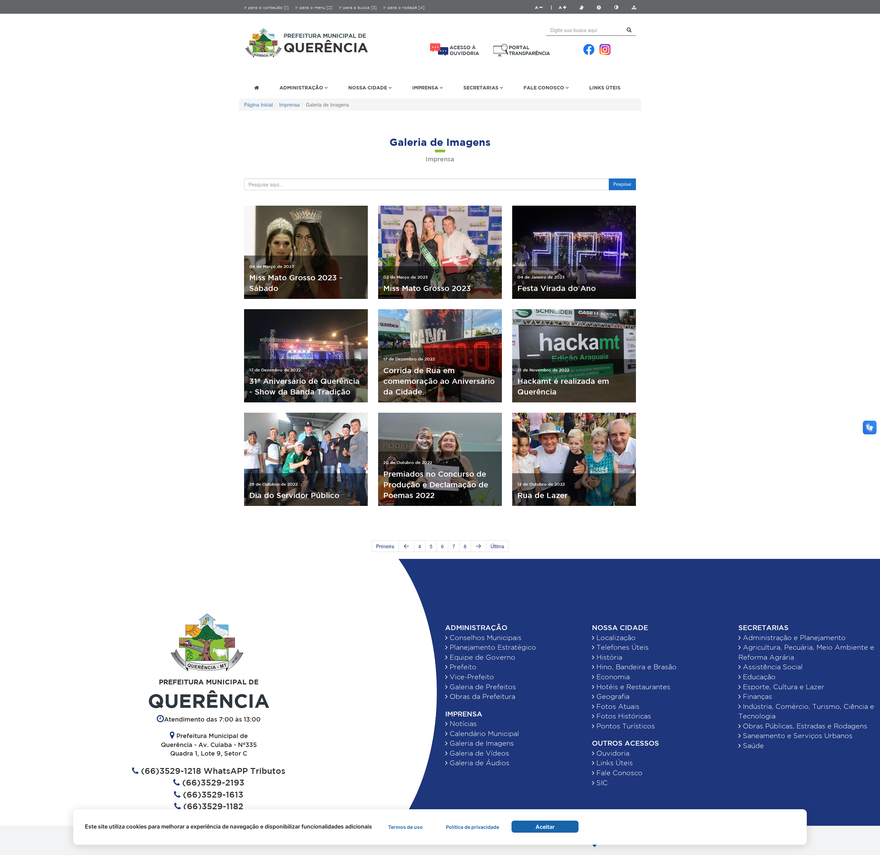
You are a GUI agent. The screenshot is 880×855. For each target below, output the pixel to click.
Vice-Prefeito (471, 677)
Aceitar (545, 826)
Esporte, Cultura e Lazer (782, 687)
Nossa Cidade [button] (368, 87)
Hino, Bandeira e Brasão (635, 667)
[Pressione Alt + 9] (619, 7)
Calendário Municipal (483, 733)
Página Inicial (258, 104)
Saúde (752, 745)
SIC (601, 783)
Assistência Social (772, 667)
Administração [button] (301, 87)
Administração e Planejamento (793, 637)
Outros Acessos (625, 743)
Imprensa (289, 104)
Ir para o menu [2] (313, 7)
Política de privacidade (472, 827)
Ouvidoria (611, 753)
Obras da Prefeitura (481, 696)
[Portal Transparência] (521, 50)
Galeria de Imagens (481, 743)
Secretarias (763, 627)
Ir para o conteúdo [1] (266, 7)
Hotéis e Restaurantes (632, 687)
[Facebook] (588, 49)
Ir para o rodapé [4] (404, 7)
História (608, 657)
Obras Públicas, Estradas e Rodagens (804, 726)
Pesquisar (622, 184)
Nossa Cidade (620, 627)
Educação (758, 677)
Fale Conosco (618, 773)
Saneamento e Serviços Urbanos (796, 735)
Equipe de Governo (481, 657)
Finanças (756, 696)
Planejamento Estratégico (492, 647)
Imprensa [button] (426, 87)
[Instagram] (605, 49)
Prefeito (462, 667)
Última (497, 546)
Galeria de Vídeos (478, 753)
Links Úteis (604, 87)
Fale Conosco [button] (544, 87)
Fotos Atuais (616, 706)
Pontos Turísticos (624, 726)
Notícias (462, 723)
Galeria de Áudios (478, 763)
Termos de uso (405, 827)
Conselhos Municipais (484, 637)
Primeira (385, 546)
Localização (615, 637)
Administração (476, 627)
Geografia (611, 696)
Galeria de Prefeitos (482, 687)
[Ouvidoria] (454, 49)
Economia (612, 677)
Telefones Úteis (621, 647)
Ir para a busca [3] (358, 7)
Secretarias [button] (481, 87)
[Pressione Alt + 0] (634, 7)
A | (543, 7)
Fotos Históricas (622, 716)
